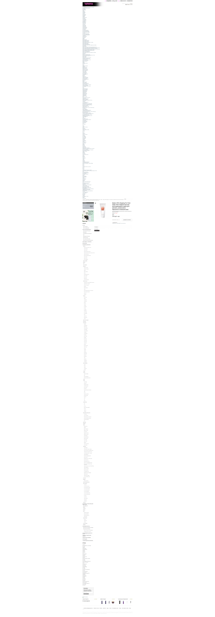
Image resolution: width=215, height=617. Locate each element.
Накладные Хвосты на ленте (87, 166)
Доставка (84, 194)
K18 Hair (84, 160)
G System (84, 108)
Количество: (114, 219)
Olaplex (84, 38)
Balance (84, 80)
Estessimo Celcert (86, 384)
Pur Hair (84, 579)
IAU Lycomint (84, 122)
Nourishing (84, 138)
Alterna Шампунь (86, 259)
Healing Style (84, 94)
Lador (83, 155)
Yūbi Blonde (84, 35)
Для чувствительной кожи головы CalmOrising (89, 111)
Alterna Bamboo (85, 39)
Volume (84, 141)
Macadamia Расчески (86, 183)
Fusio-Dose (84, 18)
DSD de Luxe (84, 147)
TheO (83, 126)
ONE (83, 127)
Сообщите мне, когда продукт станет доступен (119, 223)
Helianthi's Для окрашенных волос (87, 115)
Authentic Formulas (85, 77)
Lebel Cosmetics (85, 571)
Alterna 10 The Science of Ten (87, 59)
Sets (83, 87)
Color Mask (84, 146)
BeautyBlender (85, 176)
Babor (101, 199)
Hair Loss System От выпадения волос (88, 113)
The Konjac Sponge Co (86, 583)
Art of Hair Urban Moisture (86, 34)
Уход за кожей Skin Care (87, 476)
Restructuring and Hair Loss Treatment (88, 290)
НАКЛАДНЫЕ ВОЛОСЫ (86, 526)
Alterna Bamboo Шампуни (86, 44)
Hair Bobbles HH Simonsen (86, 182)
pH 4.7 (85, 392)
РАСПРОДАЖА (85, 188)
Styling (83, 158)
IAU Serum (84, 118)
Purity (83, 143)
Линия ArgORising (85, 109)
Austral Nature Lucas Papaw (87, 545)
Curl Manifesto (85, 333)
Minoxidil (84, 128)
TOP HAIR (84, 584)
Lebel (83, 117)
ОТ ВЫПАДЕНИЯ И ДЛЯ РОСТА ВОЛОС (88, 7)
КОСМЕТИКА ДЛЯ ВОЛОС (87, 244)
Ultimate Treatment (85, 99)
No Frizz (84, 131)
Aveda (84, 546)
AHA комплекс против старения (87, 104)
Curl (83, 132)
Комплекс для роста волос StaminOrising (88, 107)
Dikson (84, 555)
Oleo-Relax (85, 352)
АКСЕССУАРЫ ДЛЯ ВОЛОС (87, 181)
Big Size (84, 53)
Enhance (85, 519)
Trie (83, 123)
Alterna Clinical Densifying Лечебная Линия (88, 49)
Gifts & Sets (84, 26)
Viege (83, 125)
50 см (83, 164)
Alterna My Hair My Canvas (86, 54)
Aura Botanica (84, 20)
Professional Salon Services (86, 97)
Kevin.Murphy (85, 363)
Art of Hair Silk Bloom (85, 30)
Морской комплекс (85, 105)
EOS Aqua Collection (86, 512)
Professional (84, 25)
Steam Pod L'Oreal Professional (87, 184)
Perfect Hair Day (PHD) (86, 129)
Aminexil (84, 16)
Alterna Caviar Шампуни (86, 51)
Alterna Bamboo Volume (86, 41)
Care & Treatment (86, 415)
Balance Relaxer (86, 271)
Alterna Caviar (84, 46)
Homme (84, 13)
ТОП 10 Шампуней (85, 192)
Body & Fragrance (85, 70)
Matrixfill (84, 152)
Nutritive (84, 11)
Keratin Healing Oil (85, 88)
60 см (83, 165)
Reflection (84, 12)
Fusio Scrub (84, 23)
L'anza (84, 372)
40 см (83, 167)
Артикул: (113, 213)
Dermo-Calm (84, 14)
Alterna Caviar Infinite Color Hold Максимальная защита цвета (91, 47)
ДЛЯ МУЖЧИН (85, 190)
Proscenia (84, 124)
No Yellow (84, 135)
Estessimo (85, 383)
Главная (84, 199)
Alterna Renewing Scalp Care (87, 55)
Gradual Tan (84, 179)
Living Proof (84, 572)
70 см (83, 169)
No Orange (84, 136)
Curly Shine (84, 140)
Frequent (85, 305)
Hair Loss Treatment (85, 149)
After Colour (84, 137)
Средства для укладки (86, 106)
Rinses (83, 157)
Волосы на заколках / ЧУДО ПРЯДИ (88, 163)
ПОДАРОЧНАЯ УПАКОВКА (86, 189)
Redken (84, 62)
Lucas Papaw (85, 523)
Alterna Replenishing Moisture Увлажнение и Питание (90, 48)
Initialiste (85, 349)
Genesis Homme (85, 27)
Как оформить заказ (85, 196)
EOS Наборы (84, 173)
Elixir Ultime (84, 9)
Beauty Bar (85, 232)
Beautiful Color (85, 426)
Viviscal (84, 161)
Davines (84, 266)
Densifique (84, 15)
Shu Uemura (85, 483)
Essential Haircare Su (85, 79)
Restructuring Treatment (86, 150)
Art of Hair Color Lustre (86, 33)
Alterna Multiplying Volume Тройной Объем (88, 50)
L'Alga (84, 371)
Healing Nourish (85, 91)
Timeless (84, 130)
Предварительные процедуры (87, 110)
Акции (83, 197)
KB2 (83, 96)
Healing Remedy (85, 93)
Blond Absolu (84, 22)
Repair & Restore (85, 68)
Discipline (85, 337)
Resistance (85, 356)
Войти (131, 3)
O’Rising (84, 101)
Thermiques (85, 360)
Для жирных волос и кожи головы (87, 103)
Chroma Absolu (85, 28)
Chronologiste (84, 19)
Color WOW (84, 100)
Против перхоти (85, 102)
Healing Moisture (85, 90)
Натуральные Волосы (86, 162)
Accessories (84, 86)
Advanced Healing (85, 89)
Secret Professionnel (85, 154)
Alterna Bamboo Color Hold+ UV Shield (88, 42)
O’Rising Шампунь (85, 116)
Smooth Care (85, 317)
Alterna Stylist (84, 56)
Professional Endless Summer (87, 418)
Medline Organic (85, 151)
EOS (83, 171)
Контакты (84, 193)
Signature (84, 66)
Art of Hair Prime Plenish (86, 31)
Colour (83, 159)
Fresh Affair (85, 340)
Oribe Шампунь (85, 72)
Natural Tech (84, 76)
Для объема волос (85, 112)
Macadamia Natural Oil (86, 83)
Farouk (84, 560)
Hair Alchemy (84, 74)
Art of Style (84, 29)
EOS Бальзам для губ (86, 172)
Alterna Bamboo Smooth (86, 40)
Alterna (84, 246)
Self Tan (84, 178)
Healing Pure (84, 92)
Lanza (84, 570)
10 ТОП (84, 191)
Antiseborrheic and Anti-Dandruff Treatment (88, 148)
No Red (84, 145)
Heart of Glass (85, 82)
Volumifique (84, 21)
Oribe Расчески (85, 185)
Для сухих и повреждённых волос (88, 462)
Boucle (83, 81)
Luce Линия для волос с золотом (87, 114)
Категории (84, 6)
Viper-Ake (85, 294)
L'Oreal (84, 568)
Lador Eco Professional (86, 569)
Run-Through (84, 73)
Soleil (83, 10)
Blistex (83, 175)
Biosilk (83, 61)
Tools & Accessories (86, 443)
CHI (83, 64)
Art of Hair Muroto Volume (86, 32)
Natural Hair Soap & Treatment (87, 119)
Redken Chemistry (85, 63)
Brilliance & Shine (85, 67)
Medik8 (84, 180)
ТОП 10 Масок (85, 226)
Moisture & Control (85, 69)
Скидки (84, 195)
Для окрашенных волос (87, 461)
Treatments (85, 368)
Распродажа (84, 45)
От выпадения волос (86, 471)
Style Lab (84, 133)
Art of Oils (85, 495)
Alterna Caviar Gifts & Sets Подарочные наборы (89, 52)
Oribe (83, 65)
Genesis (84, 24)
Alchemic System (85, 78)
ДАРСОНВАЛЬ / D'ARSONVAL (87, 187)
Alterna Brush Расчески (86, 186)
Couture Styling (85, 17)
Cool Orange (84, 120)
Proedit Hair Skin (85, 121)
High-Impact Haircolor (86, 98)
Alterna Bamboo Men (85, 43)
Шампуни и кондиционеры (86, 58)
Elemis (83, 177)
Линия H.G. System (86, 468)
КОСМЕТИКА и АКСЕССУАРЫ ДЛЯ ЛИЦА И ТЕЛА (90, 170)
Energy (84, 139)
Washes (84, 156)
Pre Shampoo (84, 142)
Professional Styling (85, 85)
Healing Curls (84, 95)
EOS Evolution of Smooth (86, 558)
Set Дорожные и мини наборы (87, 57)
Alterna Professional (85, 60)
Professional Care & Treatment (87, 84)
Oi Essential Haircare (86, 279)
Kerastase (84, 8)
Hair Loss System (85, 134)
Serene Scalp (84, 71)
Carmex (84, 174)
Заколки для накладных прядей (88, 527)
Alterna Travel (85, 258)
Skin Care (84, 153)
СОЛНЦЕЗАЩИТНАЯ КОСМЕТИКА (88, 540)
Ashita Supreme (85, 36)
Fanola (84, 559)
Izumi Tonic (84, 37)
